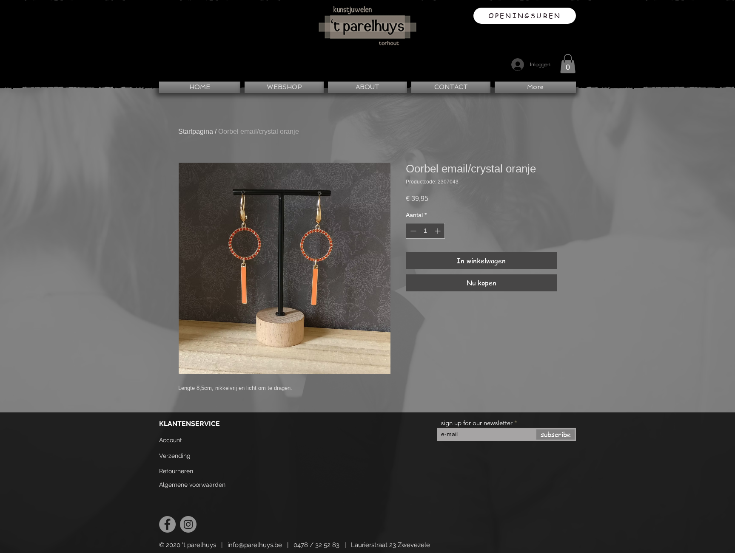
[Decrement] (412, 230)
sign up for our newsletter (477, 423)
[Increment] (438, 230)
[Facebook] (167, 524)
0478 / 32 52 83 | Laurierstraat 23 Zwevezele (361, 545)
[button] (568, 63)
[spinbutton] (425, 230)
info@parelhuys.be (255, 545)
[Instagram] (188, 524)
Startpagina (195, 131)
